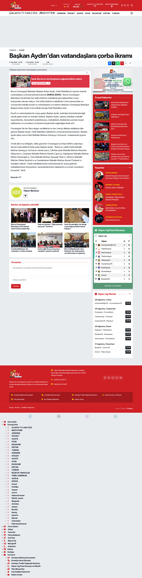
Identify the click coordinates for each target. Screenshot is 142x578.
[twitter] (59, 416)
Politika (14, 487)
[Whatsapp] (117, 378)
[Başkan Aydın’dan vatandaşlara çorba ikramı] (50, 69)
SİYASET (71, 13)
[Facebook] (105, 378)
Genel (14, 484)
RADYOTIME (48, 13)
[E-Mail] (25, 196)
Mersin (14, 518)
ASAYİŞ (80, 13)
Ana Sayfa (12, 422)
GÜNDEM (61, 13)
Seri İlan (11, 538)
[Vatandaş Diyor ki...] (99, 219)
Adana (14, 507)
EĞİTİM (106, 13)
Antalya (15, 504)
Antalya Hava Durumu (52, 395)
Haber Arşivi (79, 399)
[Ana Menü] (132, 13)
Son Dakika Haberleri (51, 399)
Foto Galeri (13, 526)
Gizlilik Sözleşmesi (27, 407)
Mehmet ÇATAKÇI (113, 185)
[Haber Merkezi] (16, 192)
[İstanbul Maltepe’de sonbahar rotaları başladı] (23, 240)
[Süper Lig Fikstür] (130, 294)
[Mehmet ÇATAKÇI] (99, 186)
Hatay (14, 512)
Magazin (15, 501)
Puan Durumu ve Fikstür (113, 395)
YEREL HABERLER (19, 476)
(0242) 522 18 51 (60, 380)
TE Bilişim (129, 408)
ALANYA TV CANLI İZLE (24, 13)
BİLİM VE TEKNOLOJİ (20, 473)
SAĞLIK (14, 478)
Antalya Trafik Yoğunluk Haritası (86, 395)
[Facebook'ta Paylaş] (109, 63)
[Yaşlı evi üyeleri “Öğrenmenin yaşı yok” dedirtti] (50, 215)
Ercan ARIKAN (111, 173)
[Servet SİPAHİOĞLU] (99, 197)
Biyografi (12, 543)
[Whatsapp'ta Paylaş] (118, 63)
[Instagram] (113, 378)
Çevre (14, 493)
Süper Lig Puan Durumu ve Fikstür (26, 566)
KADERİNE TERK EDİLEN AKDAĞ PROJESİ (115, 198)
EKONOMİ (96, 13)
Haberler (12, 50)
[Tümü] (130, 168)
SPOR (87, 13)
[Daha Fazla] (122, 63)
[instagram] (87, 416)
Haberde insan (18, 495)
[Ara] (132, 5)
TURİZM (115, 13)
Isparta (14, 515)
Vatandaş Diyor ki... (114, 217)
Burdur (14, 510)
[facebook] (30, 416)
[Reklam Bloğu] (113, 80)
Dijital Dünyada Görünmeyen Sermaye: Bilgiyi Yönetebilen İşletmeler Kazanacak (117, 177)
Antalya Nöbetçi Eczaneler (23, 395)
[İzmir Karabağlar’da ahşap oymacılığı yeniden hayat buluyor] (76, 215)
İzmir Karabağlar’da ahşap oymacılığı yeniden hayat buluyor (75, 227)
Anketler (12, 546)
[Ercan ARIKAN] (99, 175)
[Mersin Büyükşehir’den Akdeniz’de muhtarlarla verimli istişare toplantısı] (76, 240)
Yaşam (21, 50)
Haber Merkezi (31, 191)
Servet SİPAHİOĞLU (114, 194)
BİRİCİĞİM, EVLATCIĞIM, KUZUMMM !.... (115, 209)
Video (10, 529)
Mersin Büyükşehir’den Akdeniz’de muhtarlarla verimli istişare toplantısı (74, 251)
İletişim (17, 407)
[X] (109, 378)
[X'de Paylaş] (113, 63)
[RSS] (121, 378)
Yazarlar (11, 532)
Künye (11, 407)
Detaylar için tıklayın (113, 286)
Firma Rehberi (14, 535)
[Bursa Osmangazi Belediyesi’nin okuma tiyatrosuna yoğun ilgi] (23, 215)
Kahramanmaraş (18, 524)
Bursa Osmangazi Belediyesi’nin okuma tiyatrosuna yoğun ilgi (20, 227)
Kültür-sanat (17, 498)
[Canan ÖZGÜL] (99, 208)
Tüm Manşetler (19, 399)
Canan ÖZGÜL (111, 205)
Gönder (16, 286)
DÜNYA (14, 481)
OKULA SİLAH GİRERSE (115, 188)
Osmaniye (16, 521)
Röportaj (12, 541)
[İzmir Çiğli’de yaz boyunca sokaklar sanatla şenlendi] (50, 240)
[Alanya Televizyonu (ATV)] (15, 5)
